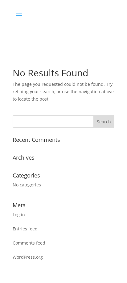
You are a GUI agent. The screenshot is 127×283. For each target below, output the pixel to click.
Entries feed (25, 229)
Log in (19, 214)
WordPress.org (28, 257)
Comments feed (29, 243)
